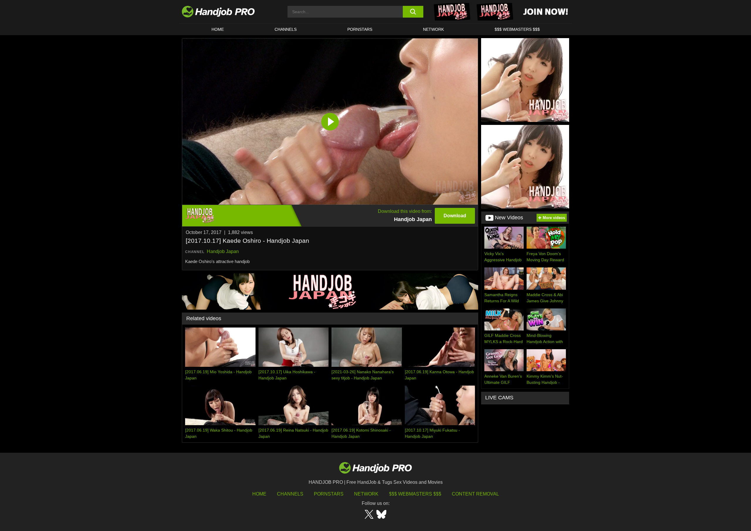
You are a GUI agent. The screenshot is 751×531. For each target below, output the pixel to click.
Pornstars (359, 29)
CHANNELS (286, 29)
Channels (290, 493)
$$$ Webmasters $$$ (415, 493)
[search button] (413, 12)
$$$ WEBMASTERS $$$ (517, 29)
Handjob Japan (223, 251)
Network (433, 29)
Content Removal (475, 493)
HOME (218, 29)
